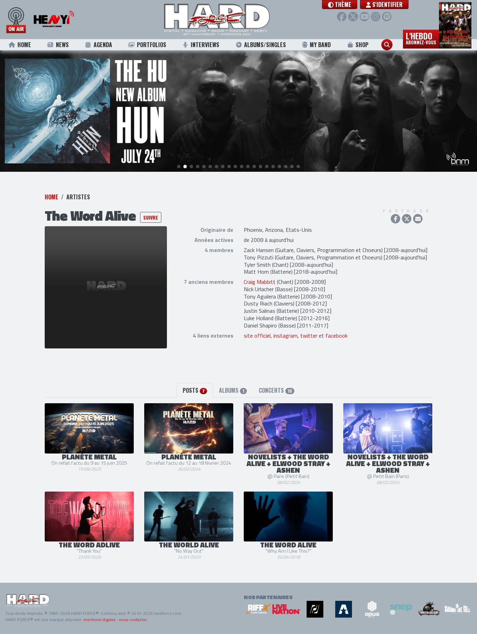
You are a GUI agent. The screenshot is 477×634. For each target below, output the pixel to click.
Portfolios (151, 44)
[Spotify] (386, 16)
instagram (285, 335)
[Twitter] (353, 16)
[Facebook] (341, 16)
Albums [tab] (231, 390)
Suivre (150, 217)
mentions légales (99, 619)
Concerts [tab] (275, 390)
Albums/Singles (265, 44)
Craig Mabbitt (260, 282)
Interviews (205, 44)
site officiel (257, 335)
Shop (361, 44)
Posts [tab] (194, 390)
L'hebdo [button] (421, 38)
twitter (308, 335)
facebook (336, 335)
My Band (320, 44)
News (62, 44)
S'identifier (387, 4)
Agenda (103, 44)
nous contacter (133, 619)
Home (24, 44)
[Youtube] (364, 16)
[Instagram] (375, 16)
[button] (339, 4)
